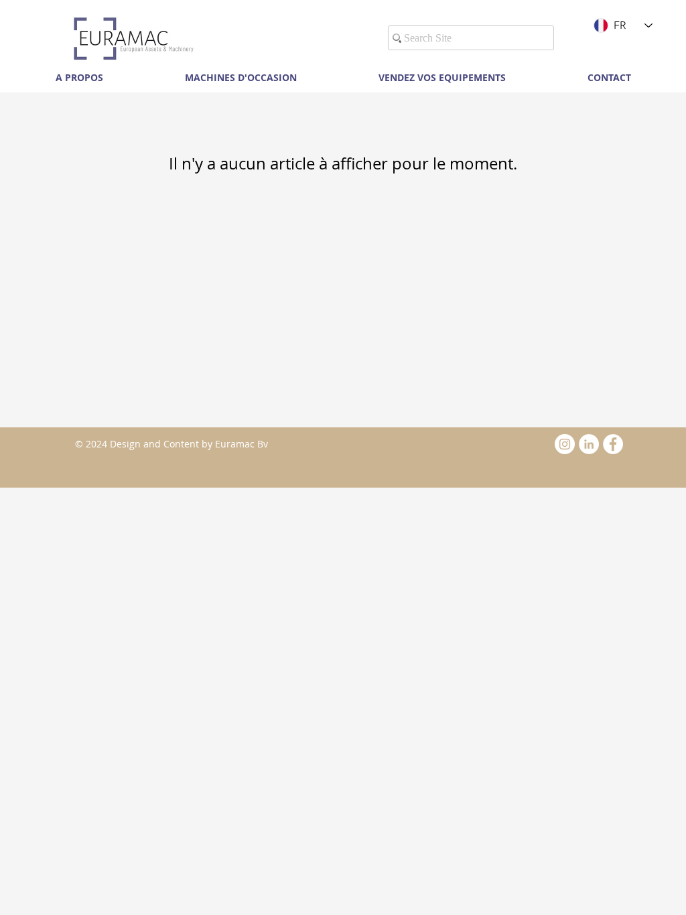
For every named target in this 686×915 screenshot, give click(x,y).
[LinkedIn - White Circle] (589, 444)
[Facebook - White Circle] (613, 444)
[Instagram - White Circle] (565, 444)
